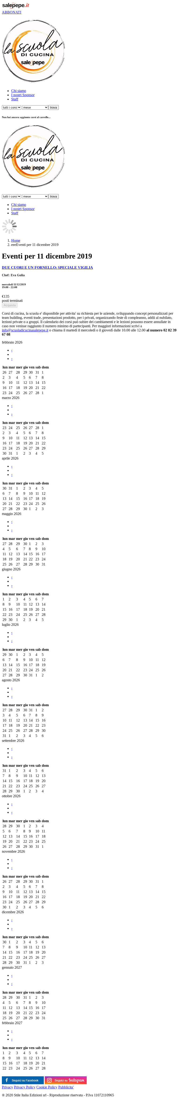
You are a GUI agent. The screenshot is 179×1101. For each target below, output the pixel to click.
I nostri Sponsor (22, 95)
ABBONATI (11, 12)
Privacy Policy (24, 1087)
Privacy (7, 1087)
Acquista (10, 305)
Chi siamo (18, 91)
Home (15, 240)
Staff (14, 99)
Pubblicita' (66, 1087)
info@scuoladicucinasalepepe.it (25, 330)
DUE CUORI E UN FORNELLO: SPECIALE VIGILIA (47, 267)
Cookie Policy (46, 1087)
